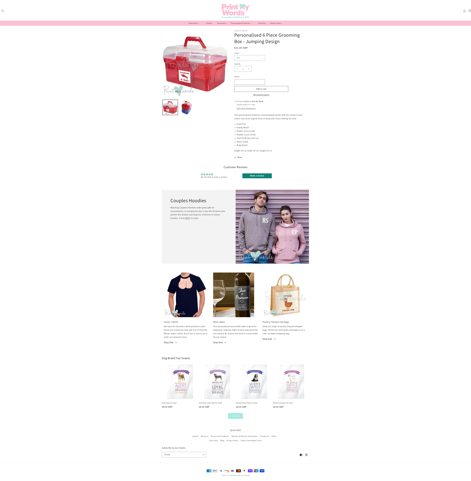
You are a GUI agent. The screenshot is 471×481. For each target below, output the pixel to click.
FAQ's (274, 436)
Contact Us (264, 436)
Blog (222, 440)
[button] (2, 11)
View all (235, 416)
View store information (246, 108)
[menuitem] (194, 23)
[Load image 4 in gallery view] (186, 107)
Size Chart (213, 440)
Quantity (237, 64)
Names (237, 77)
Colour (236, 53)
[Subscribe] (203, 455)
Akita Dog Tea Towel (169, 403)
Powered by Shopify (243, 475)
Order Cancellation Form (251, 440)
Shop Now (169, 342)
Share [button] (239, 157)
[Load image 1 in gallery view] (170, 107)
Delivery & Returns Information (245, 436)
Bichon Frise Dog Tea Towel (283, 403)
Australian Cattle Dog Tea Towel (210, 403)
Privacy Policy (232, 440)
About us (204, 436)
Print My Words (231, 475)
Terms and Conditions (220, 436)
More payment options (261, 95)
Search (195, 436)
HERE (187, 218)
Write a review (257, 176)
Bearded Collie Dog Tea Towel (246, 403)
